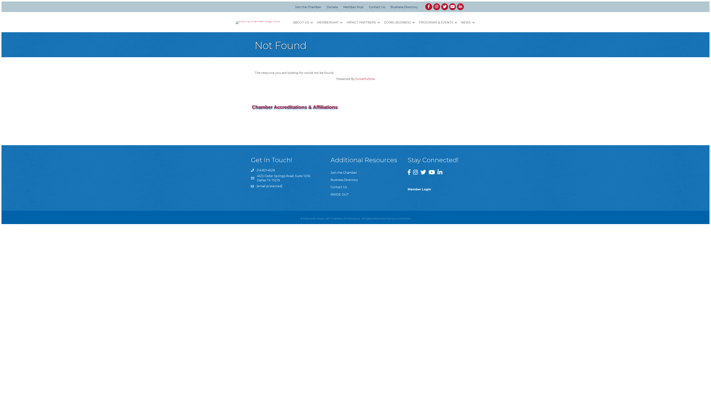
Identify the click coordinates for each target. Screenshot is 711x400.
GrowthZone (365, 79)
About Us (301, 22)
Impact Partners (361, 22)
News (466, 22)
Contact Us (377, 7)
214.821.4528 (266, 170)
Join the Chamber (308, 7)
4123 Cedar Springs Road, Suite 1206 (283, 176)
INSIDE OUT (340, 194)
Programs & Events (436, 22)
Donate (332, 7)
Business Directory (404, 7)
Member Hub (353, 7)
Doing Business (397, 22)
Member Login (419, 189)
